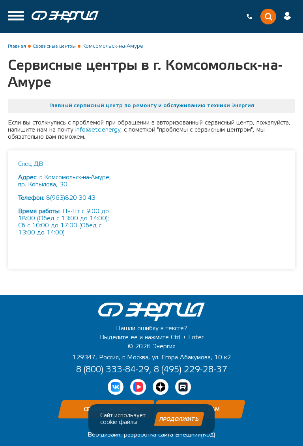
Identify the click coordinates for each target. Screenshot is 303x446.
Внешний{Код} (195, 434)
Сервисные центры (54, 46)
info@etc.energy (97, 129)
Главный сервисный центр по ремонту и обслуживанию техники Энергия (151, 105)
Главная (17, 46)
